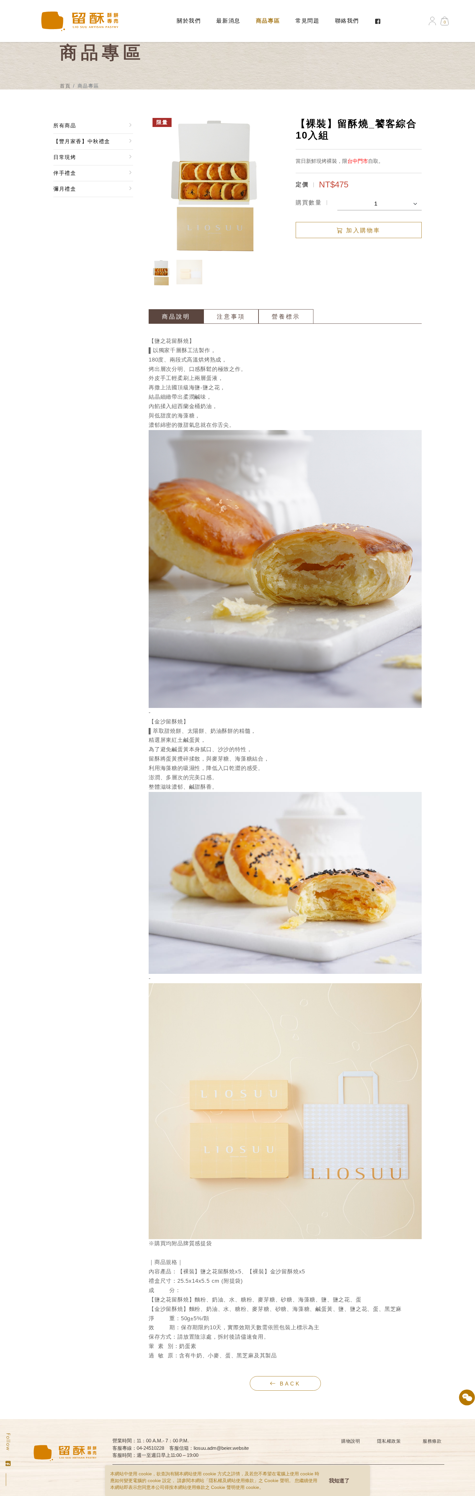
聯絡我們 (347, 21)
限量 (162, 122)
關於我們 (189, 21)
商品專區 (268, 21)
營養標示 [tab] (286, 316)
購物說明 (350, 1441)
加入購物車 (361, 230)
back (289, 1383)
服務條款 (432, 1441)
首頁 (65, 86)
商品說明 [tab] (176, 316)
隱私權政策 (389, 1441)
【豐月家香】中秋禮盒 (81, 141)
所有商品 (64, 125)
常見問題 (307, 21)
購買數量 (309, 202)
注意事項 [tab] (231, 316)
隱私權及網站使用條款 (231, 1480)
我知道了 (339, 1480)
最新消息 (228, 21)
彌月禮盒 (64, 189)
